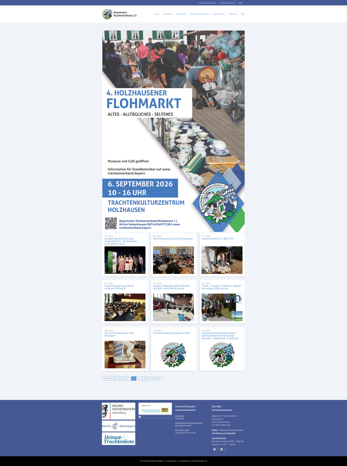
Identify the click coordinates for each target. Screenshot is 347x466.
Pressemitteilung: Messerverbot (171, 333)
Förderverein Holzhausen (207, 3)
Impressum (172, 461)
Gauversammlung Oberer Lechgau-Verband (119, 287)
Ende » (158, 378)
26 (123, 378)
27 (128, 378)
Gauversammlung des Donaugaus (173, 238)
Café (156, 14)
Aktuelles (219, 14)
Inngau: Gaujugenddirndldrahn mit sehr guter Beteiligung (171, 287)
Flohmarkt (179, 417)
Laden (240, 3)
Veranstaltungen (199, 14)
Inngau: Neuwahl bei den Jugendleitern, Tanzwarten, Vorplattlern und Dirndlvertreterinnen (121, 242)
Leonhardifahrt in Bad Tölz (218, 238)
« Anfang (108, 378)
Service (233, 14)
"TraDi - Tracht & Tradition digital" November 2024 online (221, 287)
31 (150, 378)
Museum (167, 14)
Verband (181, 14)
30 (145, 378)
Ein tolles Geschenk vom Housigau (119, 334)
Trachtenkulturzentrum (227, 3)
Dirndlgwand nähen (188, 424)
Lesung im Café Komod (185, 431)
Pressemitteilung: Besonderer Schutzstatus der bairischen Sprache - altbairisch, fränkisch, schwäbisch (220, 336)
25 (117, 378)
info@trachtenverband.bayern (231, 430)
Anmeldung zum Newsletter (224, 433)
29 (139, 378)
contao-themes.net (198, 461)
